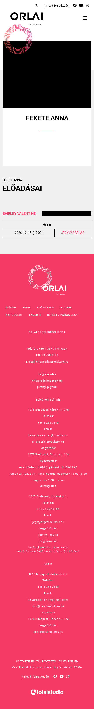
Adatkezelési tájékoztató (36, 661)
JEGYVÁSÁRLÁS (72, 233)
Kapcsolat (14, 314)
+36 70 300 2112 (47, 355)
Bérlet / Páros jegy (62, 314)
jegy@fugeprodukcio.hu (48, 522)
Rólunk (66, 307)
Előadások (45, 307)
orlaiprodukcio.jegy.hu (47, 380)
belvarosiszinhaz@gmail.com (48, 435)
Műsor (11, 307)
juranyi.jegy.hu (47, 387)
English (35, 314)
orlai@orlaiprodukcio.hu (52, 361)
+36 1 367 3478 (49, 348)
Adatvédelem (68, 661)
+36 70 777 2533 (48, 509)
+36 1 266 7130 (48, 422)
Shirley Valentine (19, 213)
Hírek (27, 307)
